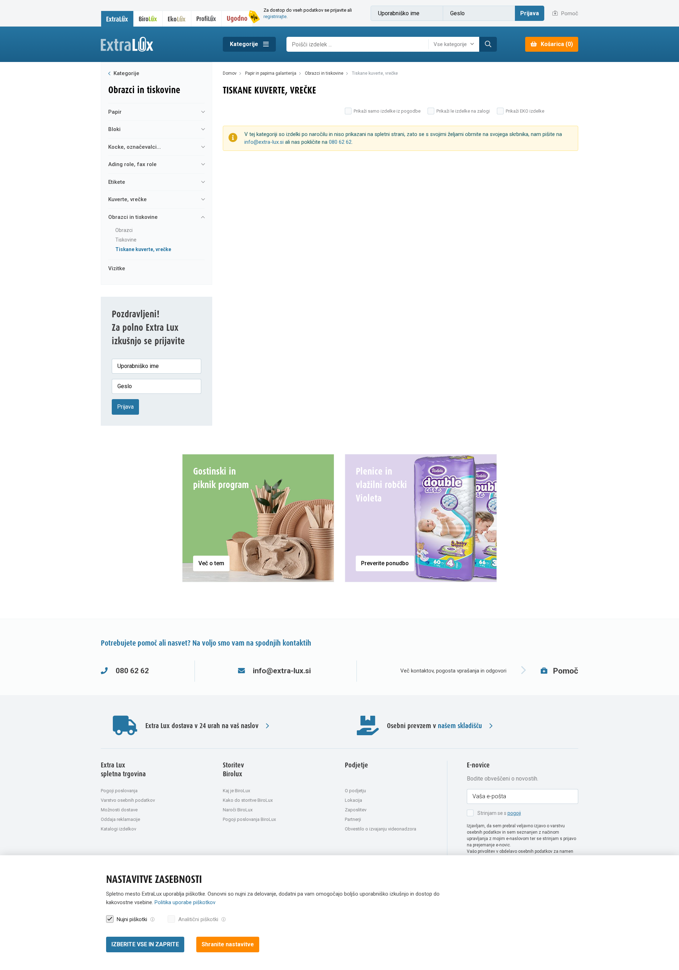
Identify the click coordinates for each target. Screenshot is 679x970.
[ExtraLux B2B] (117, 19)
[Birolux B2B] (148, 19)
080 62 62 (340, 142)
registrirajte (274, 16)
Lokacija (353, 800)
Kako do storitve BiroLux (248, 800)
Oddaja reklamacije (120, 819)
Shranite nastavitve (228, 944)
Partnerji (353, 819)
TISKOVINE (126, 240)
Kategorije (245, 44)
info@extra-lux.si (264, 142)
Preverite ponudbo (385, 563)
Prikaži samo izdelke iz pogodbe (387, 111)
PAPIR (115, 112)
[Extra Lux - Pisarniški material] (156, 44)
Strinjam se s (499, 813)
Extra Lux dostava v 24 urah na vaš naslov (202, 726)
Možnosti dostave (119, 809)
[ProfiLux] (206, 19)
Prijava (529, 13)
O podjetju (355, 790)
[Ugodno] (237, 19)
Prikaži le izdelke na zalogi (463, 111)
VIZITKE (116, 268)
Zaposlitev (355, 809)
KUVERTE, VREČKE (127, 199)
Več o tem (211, 563)
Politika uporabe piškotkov (185, 903)
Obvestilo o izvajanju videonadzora (380, 829)
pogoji (514, 813)
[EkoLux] (177, 19)
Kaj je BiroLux (236, 790)
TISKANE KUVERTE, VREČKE (143, 249)
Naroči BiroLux (238, 809)
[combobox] (455, 44)
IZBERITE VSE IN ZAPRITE (145, 944)
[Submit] (488, 44)
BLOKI (114, 129)
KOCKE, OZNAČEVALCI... (134, 147)
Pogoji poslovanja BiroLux (249, 819)
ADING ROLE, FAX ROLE (132, 164)
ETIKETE (116, 182)
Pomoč (569, 13)
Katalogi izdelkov (118, 829)
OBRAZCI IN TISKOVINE (133, 217)
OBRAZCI (124, 230)
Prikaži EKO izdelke (525, 111)
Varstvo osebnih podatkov (128, 800)
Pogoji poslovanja (119, 790)
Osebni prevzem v (434, 726)
